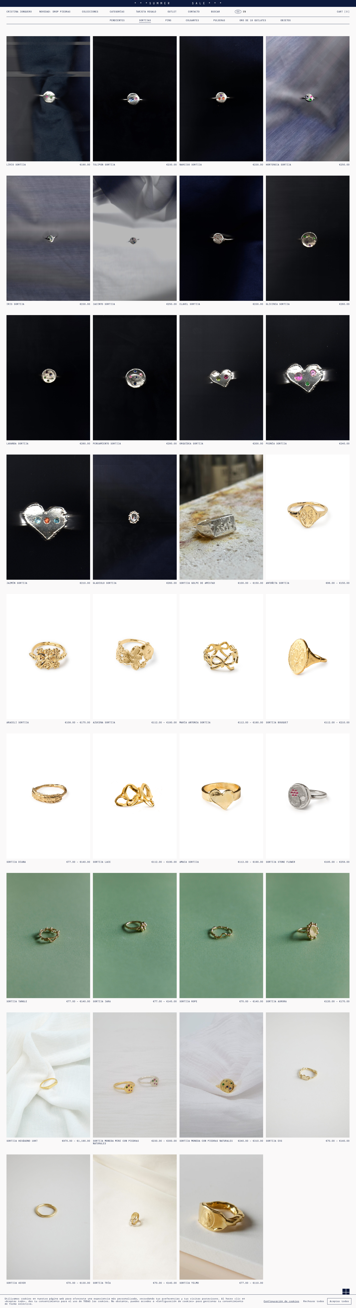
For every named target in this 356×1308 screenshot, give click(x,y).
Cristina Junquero (19, 11)
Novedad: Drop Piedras (54, 11)
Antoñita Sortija (277, 583)
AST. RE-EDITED (186, 13)
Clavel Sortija (189, 304)
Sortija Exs (274, 1141)
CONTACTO (194, 11)
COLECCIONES (90, 11)
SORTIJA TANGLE (16, 1001)
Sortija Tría (102, 1283)
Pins (168, 20)
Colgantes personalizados (143, 13)
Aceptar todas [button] (339, 1301)
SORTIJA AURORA (276, 1001)
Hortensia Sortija (278, 164)
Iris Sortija (15, 304)
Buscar (215, 11)
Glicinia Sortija (278, 304)
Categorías (117, 11)
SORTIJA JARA (102, 1001)
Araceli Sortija (17, 722)
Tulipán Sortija (104, 164)
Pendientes (117, 20)
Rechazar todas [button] (313, 1301)
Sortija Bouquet (277, 722)
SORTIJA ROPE (188, 1001)
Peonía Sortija (276, 443)
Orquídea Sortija (191, 443)
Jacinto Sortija (104, 304)
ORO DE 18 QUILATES (253, 20)
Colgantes (192, 20)
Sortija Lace (102, 862)
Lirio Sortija (16, 164)
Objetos (286, 20)
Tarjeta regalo (146, 11)
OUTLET (172, 11)
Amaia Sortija (189, 862)
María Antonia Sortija (194, 722)
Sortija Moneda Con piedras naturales (206, 1141)
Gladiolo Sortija (104, 583)
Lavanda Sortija (17, 443)
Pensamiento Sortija (107, 443)
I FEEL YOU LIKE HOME (96, 13)
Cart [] (343, 11)
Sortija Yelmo (189, 1283)
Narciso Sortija (190, 164)
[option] (244, 11)
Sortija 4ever (16, 1283)
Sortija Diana (16, 862)
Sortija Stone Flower (280, 862)
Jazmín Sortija (16, 583)
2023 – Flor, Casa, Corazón (265, 13)
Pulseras (219, 20)
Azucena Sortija (104, 722)
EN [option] (244, 11)
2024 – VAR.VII (221, 13)
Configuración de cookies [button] (281, 1301)
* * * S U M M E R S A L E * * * (178, 3)
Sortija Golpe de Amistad (197, 583)
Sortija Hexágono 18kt (22, 1141)
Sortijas (145, 20)
